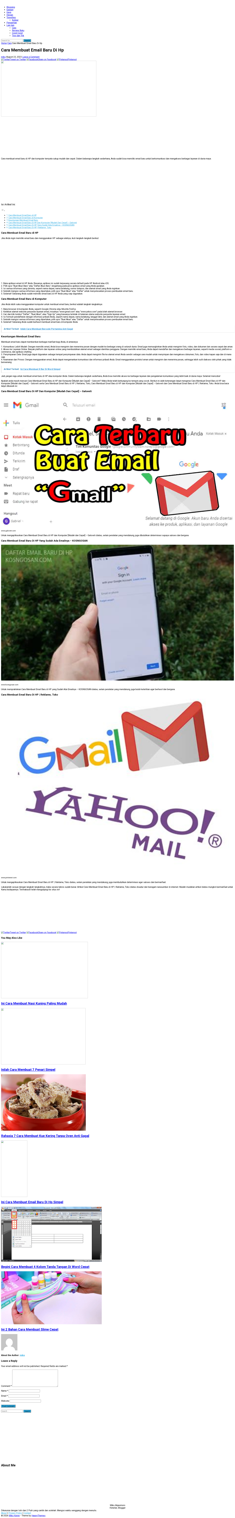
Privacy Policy (15, 1513)
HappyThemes (38, 1515)
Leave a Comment (30, 57)
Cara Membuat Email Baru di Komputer (25, 218)
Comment (6, 1386)
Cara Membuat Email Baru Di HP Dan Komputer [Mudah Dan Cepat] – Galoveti (42, 223)
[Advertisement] (82, 136)
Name (4, 1391)
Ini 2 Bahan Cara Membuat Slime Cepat (29, 1329)
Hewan (10, 15)
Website (5, 1401)
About (4, 1513)
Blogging (11, 7)
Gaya (9, 12)
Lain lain (10, 25)
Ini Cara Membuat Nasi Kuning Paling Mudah (34, 1003)
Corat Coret (17, 33)
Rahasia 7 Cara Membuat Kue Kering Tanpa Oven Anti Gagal (45, 1136)
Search (27, 41)
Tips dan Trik (18, 35)
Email (4, 1396)
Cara (14, 28)
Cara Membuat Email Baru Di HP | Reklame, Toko (29, 227)
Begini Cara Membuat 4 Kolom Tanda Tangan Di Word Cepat (45, 1267)
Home (4, 43)
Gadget (10, 9)
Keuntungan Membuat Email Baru (23, 220)
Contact (27, 1513)
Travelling (11, 17)
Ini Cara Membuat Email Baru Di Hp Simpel (32, 1202)
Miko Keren (14, 1515)
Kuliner (15, 20)
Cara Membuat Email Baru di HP (22, 215)
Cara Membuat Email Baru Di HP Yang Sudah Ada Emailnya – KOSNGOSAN (41, 225)
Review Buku (18, 30)
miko (3, 57)
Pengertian (12, 22)
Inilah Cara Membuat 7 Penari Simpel (28, 1070)
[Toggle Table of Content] (3, 210)
